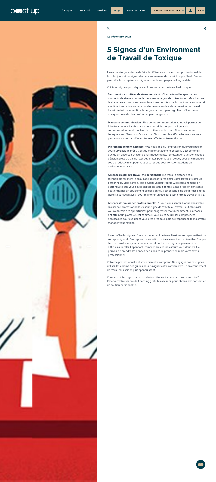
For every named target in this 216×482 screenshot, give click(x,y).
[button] (8, 246)
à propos (67, 10)
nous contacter (136, 10)
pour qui (85, 10)
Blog (117, 10)
